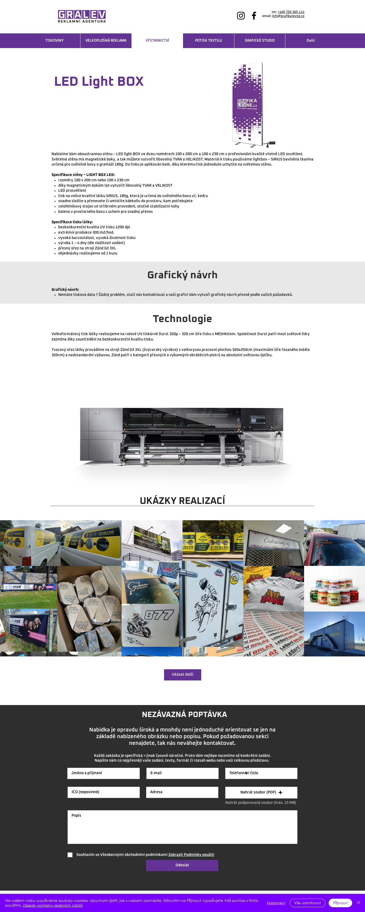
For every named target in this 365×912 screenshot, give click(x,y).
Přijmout (340, 902)
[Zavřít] (358, 903)
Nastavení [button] (276, 902)
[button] (261, 793)
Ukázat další (182, 674)
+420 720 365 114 (291, 12)
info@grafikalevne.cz (288, 16)
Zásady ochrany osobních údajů (53, 905)
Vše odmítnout (307, 902)
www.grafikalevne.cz (288, 20)
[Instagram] (241, 15)
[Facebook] (254, 15)
